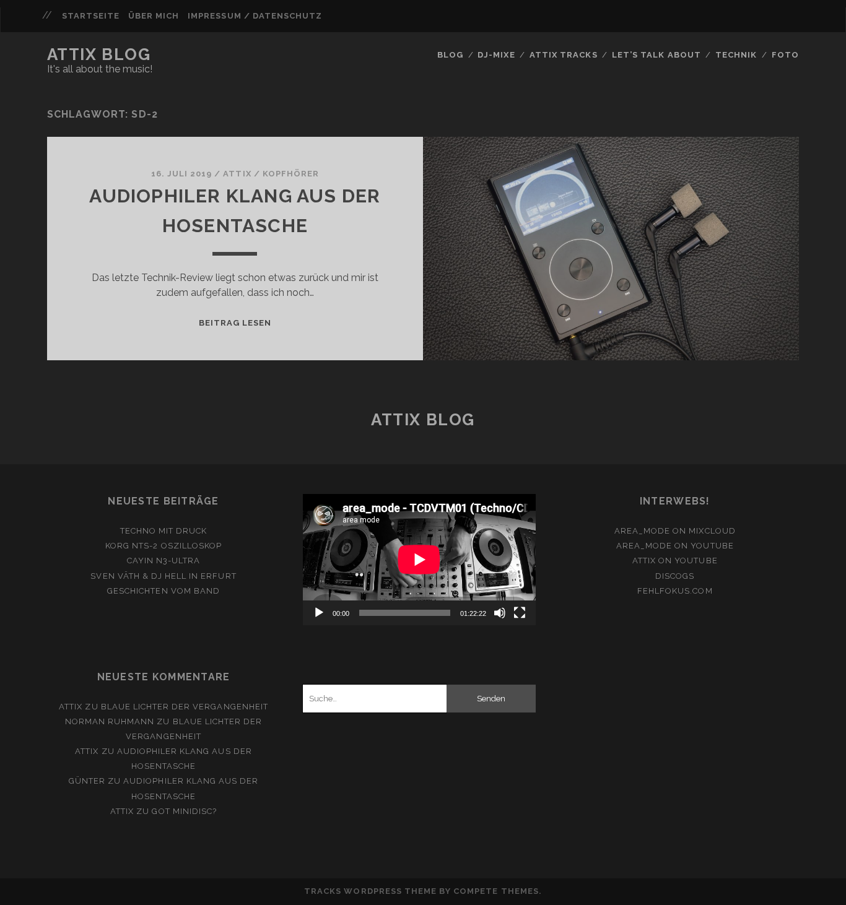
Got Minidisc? (184, 811)
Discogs (674, 576)
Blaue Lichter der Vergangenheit (184, 706)
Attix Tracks (564, 54)
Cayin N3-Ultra (164, 560)
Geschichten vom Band (163, 590)
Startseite (91, 15)
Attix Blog (99, 54)
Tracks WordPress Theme (370, 891)
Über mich (153, 15)
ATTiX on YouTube (675, 560)
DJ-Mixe (496, 54)
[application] (419, 559)
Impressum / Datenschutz (255, 15)
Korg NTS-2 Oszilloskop (163, 545)
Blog (450, 54)
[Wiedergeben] (319, 613)
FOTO (785, 54)
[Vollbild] (519, 613)
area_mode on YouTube (675, 545)
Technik (736, 54)
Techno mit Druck (163, 530)
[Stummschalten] (500, 613)
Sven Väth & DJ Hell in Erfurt (163, 576)
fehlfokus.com (675, 590)
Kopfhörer (291, 173)
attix (237, 173)
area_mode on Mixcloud (675, 530)
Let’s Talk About (656, 54)
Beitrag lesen (235, 322)
